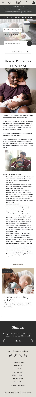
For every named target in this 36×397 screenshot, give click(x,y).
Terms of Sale (18, 372)
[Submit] (29, 43)
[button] (3, 3)
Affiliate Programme (18, 385)
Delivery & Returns (18, 375)
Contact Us (18, 365)
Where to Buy (18, 369)
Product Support (18, 362)
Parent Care (7, 30)
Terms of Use (18, 382)
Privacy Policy (18, 378)
